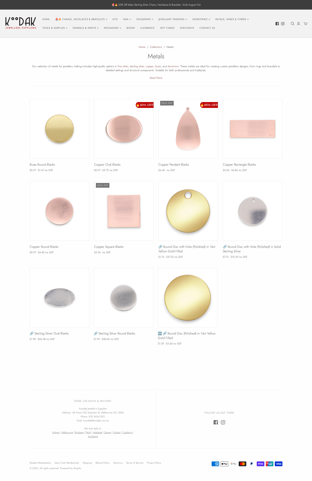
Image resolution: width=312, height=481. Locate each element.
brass (158, 66)
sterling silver (137, 66)
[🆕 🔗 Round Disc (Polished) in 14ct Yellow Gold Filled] (187, 297)
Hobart (116, 432)
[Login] (298, 24)
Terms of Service (134, 463)
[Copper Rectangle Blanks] (252, 129)
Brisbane (79, 432)
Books (131, 28)
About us (118, 463)
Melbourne (67, 432)
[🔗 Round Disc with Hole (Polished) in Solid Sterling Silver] (252, 211)
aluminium (173, 66)
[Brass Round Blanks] (59, 129)
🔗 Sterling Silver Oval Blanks (49, 333)
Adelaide (97, 432)
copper (149, 66)
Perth (88, 432)
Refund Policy (103, 463)
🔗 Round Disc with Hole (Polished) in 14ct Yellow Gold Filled (186, 249)
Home (46, 19)
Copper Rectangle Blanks (239, 164)
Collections (156, 47)
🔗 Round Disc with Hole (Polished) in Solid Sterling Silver (252, 249)
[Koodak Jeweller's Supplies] (20, 23)
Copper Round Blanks (44, 246)
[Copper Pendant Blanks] (188, 129)
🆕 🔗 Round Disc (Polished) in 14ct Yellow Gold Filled (187, 335)
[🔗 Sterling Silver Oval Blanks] (59, 297)
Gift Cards (167, 28)
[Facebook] (277, 23)
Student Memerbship (40, 463)
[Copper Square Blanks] (124, 211)
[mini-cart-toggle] (305, 24)
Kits (115, 19)
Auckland (93, 436)
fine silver (123, 66)
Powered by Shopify (70, 468)
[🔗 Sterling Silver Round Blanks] (123, 297)
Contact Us (207, 28)
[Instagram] (282, 23)
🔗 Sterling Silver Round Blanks (114, 333)
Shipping (87, 463)
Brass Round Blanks (42, 164)
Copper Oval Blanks (107, 164)
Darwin (107, 432)
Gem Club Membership (67, 463)
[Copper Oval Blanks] (124, 129)
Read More (156, 78)
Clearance (147, 28)
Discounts (187, 28)
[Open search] (292, 23)
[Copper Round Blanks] (59, 211)
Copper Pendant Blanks (173, 164)
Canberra (127, 432)
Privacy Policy (154, 463)
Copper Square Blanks (109, 246)
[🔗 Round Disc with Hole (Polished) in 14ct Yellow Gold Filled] (188, 211)
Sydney (56, 432)
